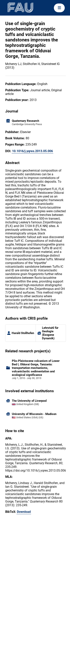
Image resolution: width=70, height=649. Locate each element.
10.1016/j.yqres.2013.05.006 (32, 151)
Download (24, 512)
